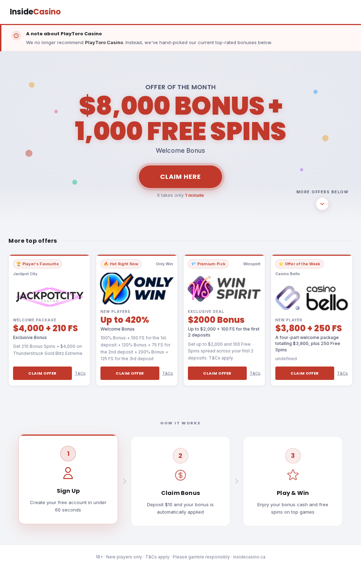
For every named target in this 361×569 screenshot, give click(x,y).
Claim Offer (42, 373)
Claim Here (180, 176)
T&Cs (80, 373)
